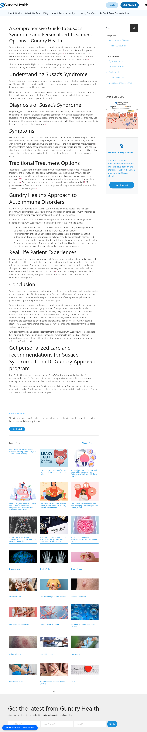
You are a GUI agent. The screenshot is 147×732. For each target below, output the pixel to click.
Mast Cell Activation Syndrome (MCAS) (83, 625)
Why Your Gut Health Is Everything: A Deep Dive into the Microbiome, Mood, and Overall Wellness (53, 539)
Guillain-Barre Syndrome (49, 624)
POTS (73, 682)
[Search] (134, 28)
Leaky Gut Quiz (88, 13)
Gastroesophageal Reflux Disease (53, 597)
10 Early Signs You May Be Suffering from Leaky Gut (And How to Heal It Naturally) (22, 539)
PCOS (11, 711)
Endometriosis (76, 569)
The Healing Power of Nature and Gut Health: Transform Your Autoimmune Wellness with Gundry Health (84, 473)
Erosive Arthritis (46, 569)
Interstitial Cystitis (47, 654)
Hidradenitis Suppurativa (19, 624)
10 (56, 271)
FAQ (45, 13)
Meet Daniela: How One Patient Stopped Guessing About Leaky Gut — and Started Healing (22, 452)
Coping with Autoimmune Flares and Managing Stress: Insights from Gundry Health (85, 506)
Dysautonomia (14, 569)
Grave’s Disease (15, 597)
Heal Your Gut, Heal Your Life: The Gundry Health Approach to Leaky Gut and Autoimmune (53, 506)
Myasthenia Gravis (16, 682)
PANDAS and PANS (47, 711)
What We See (32, 13)
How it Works (14, 13)
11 (33, 277)
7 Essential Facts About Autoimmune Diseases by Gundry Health (84, 539)
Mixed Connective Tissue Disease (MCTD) (53, 683)
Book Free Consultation (116, 13)
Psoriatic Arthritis (77, 711)
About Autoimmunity (63, 13)
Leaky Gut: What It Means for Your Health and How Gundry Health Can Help (54, 472)
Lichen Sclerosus (15, 654)
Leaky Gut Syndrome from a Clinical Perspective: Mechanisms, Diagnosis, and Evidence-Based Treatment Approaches (23, 507)
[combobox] (118, 28)
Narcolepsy (75, 654)
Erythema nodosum (78, 597)
